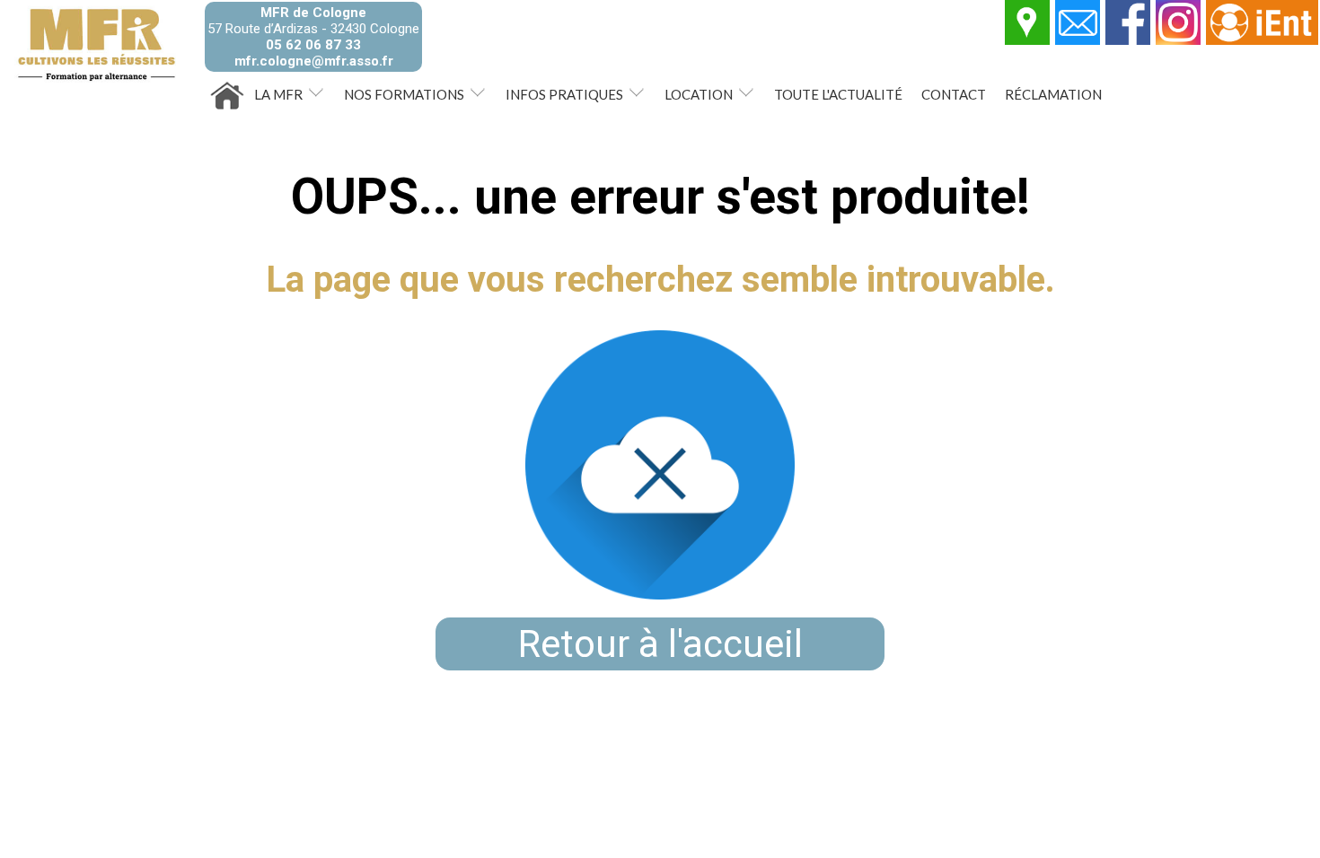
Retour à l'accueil (660, 644)
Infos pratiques (564, 94)
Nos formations (404, 94)
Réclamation (1053, 94)
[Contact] (1078, 40)
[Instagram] (1179, 40)
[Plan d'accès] (1028, 40)
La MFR (278, 94)
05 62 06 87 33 (313, 45)
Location (698, 94)
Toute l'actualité (838, 94)
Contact (953, 94)
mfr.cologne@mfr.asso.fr (313, 61)
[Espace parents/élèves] (1263, 40)
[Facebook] (1128, 40)
